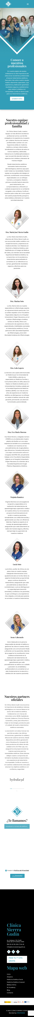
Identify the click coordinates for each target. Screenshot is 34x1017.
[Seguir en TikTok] (18, 952)
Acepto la (18, 870)
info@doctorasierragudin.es (16, 947)
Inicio (9, 974)
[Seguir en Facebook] (9, 952)
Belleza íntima (11, 985)
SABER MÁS (17, 99)
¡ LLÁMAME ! (17, 876)
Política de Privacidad (21, 870)
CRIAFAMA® (21, 1013)
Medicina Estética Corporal (16, 982)
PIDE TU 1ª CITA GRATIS (15, 959)
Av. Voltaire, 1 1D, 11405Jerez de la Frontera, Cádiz (15, 940)
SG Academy (11, 987)
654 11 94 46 (20, 944)
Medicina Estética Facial (15, 979)
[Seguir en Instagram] (13, 952)
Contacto (10, 993)
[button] (13, 788)
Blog (8, 990)
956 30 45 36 (11, 944)
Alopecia (10, 977)
